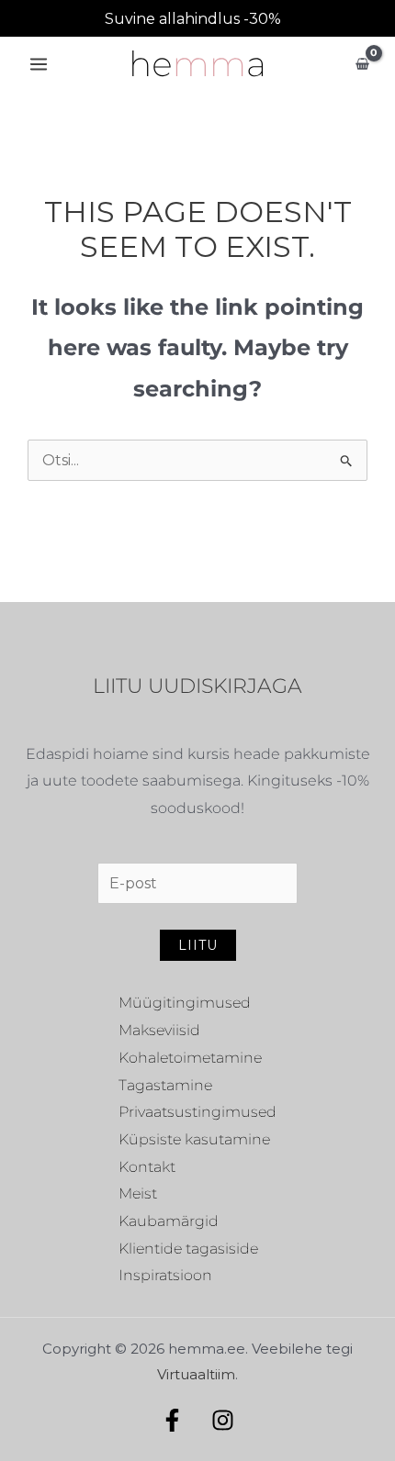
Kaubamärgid (168, 1221)
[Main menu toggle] (38, 64)
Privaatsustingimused (197, 1112)
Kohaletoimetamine (190, 1057)
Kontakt (146, 1167)
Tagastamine (165, 1085)
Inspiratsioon (165, 1275)
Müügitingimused (184, 1002)
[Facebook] (172, 1420)
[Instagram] (222, 1420)
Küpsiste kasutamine (194, 1139)
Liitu (198, 945)
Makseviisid (159, 1030)
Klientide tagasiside (188, 1248)
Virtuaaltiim (196, 1374)
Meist (137, 1193)
